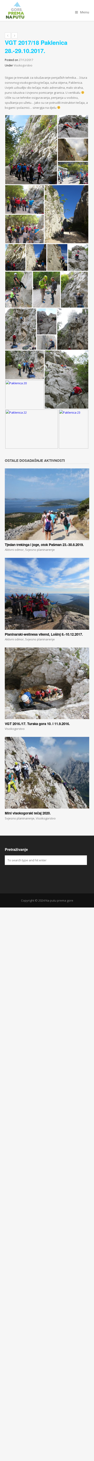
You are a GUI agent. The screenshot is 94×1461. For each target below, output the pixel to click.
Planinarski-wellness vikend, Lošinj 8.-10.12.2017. (44, 634)
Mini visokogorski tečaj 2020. (28, 813)
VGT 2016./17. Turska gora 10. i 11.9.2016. (37, 723)
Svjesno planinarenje (40, 550)
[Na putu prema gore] (47, 10)
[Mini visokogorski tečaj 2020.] (47, 773)
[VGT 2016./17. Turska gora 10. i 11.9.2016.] (47, 683)
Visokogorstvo (23, 65)
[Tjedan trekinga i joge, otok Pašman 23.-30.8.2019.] (47, 504)
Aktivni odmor (14, 550)
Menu (84, 12)
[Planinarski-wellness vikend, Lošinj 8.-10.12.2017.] (47, 593)
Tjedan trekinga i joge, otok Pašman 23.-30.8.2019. (44, 544)
